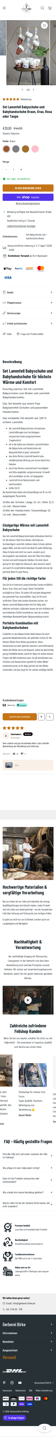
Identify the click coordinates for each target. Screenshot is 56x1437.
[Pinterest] (4, 1383)
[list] (28, 56)
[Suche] (42, 8)
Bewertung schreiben (19, 716)
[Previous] (22, 89)
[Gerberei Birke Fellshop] (26, 8)
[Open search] (44, 1428)
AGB (30, 1390)
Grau (16, 149)
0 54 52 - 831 (16, 1309)
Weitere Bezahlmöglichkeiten (28, 203)
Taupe (25, 149)
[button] (50, 8)
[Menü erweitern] (4, 8)
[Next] (33, 89)
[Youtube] (20, 1383)
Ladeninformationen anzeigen (21, 225)
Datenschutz (20, 1390)
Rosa (35, 149)
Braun (6, 149)
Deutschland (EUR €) (42, 1382)
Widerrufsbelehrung (44, 1390)
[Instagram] (12, 1383)
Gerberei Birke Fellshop (19, 1411)
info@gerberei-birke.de (24, 1303)
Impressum (7, 1390)
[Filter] (41, 716)
